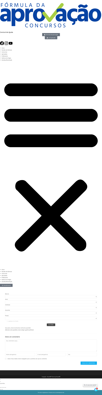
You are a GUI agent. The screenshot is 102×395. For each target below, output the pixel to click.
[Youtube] (11, 43)
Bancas (7, 294)
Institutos (7, 305)
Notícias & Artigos (6, 58)
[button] (51, 164)
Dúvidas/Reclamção (7, 60)
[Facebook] (2, 43)
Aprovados (4, 54)
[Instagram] (6, 43)
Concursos (4, 52)
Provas (7, 315)
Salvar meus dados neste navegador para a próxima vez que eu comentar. (27, 358)
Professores (5, 56)
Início (3, 48)
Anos (6, 299)
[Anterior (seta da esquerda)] (0, 389)
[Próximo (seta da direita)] (2, 389)
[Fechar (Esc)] (5, 387)
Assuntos (7, 310)
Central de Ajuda (6, 32)
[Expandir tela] (2, 387)
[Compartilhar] (3, 387)
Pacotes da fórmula (7, 50)
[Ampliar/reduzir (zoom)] (0, 387)
